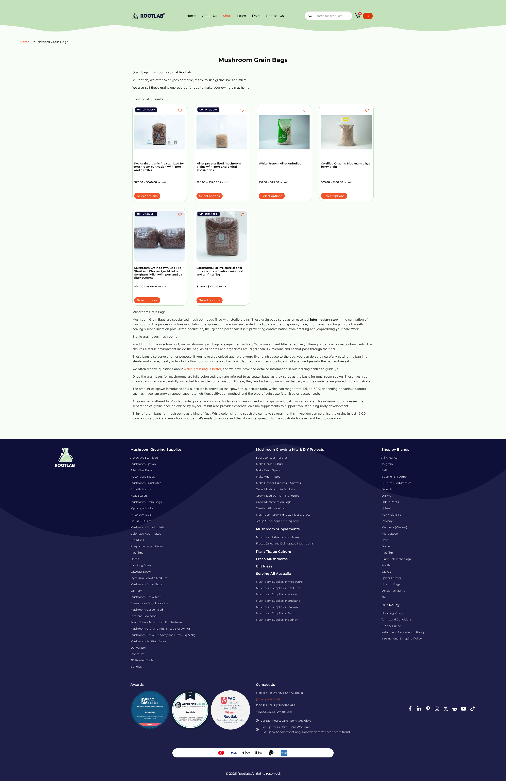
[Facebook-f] (410, 709)
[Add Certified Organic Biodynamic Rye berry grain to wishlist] (367, 110)
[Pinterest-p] (428, 709)
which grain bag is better (202, 369)
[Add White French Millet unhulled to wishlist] (305, 110)
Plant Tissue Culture (273, 552)
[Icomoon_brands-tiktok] (472, 709)
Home (191, 16)
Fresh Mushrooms (272, 559)
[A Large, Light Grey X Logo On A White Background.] (446, 709)
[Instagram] (437, 709)
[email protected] (268, 699)
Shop (227, 16)
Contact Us (275, 16)
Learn (241, 16)
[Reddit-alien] (455, 709)
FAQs (256, 16)
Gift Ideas (264, 566)
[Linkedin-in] (419, 709)
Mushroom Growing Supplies (156, 449)
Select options (147, 196)
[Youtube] (463, 709)
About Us (209, 16)
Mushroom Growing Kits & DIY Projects (290, 449)
